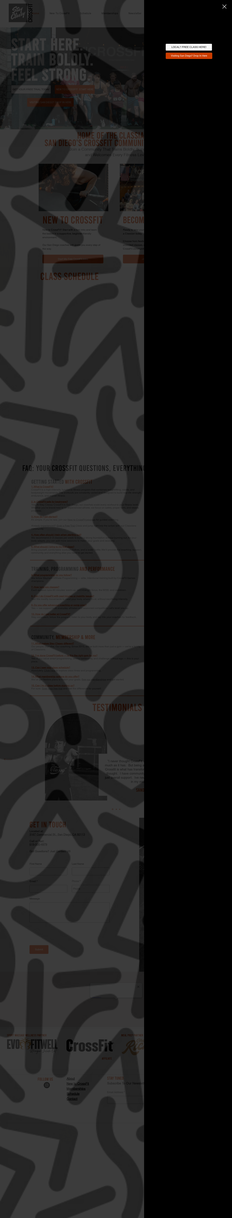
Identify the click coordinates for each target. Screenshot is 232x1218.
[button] (224, 6)
